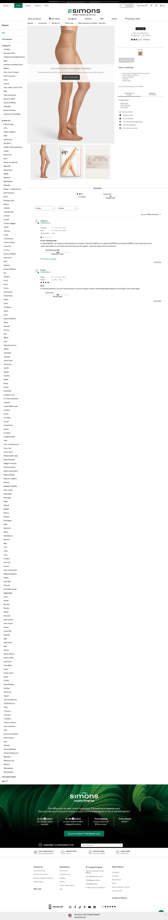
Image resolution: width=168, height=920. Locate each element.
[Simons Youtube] (89, 907)
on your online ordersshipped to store (73, 821)
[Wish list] (151, 5)
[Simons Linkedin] (94, 907)
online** (125, 820)
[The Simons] (84, 795)
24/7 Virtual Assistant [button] (40, 874)
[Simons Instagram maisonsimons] (70, 907)
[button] (127, 6)
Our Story (115, 876)
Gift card (38, 6)
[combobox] (45, 208)
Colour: (140, 50)
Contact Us (38, 867)
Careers (28, 6)
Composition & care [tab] (129, 94)
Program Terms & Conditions (95, 887)
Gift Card (37, 889)
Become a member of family (84, 833)
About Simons (118, 867)
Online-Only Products (67, 885)
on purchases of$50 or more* (101, 821)
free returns (94, 1)
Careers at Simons (119, 898)
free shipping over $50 (75, 1)
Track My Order (65, 874)
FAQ (61, 889)
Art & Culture (116, 880)
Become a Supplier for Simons (43, 878)
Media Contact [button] (38, 882)
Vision (46, 6)
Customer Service (39, 871)
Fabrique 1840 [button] (133, 19)
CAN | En (6, 6)
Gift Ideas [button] (55, 19)
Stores (18, 6)
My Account (64, 871)
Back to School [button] (34, 19)
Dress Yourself (117, 891)
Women (5, 25)
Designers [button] (72, 19)
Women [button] (88, 19)
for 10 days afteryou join (45, 821)
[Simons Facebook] (75, 907)
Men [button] (102, 19)
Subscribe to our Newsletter (59, 845)
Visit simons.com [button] (80, 917)
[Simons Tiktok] (80, 907)
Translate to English (49, 259)
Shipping (62, 878)
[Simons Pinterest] (84, 907)
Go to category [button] (71, 77)
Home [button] (114, 19)
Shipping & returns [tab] (152, 94)
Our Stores (115, 872)
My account (141, 6)
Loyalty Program (84, 800)
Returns (62, 882)
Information (65, 867)
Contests (93, 880)
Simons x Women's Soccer (121, 887)
